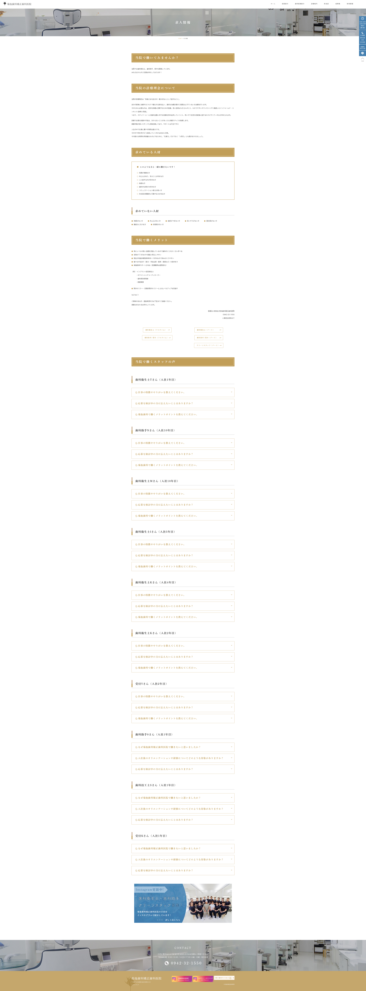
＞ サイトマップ (135, 984)
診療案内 (314, 3)
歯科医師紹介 (299, 3)
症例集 (338, 3)
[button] (157, 330)
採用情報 (350, 3)
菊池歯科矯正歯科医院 (147, 978)
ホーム (273, 3)
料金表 (326, 3)
